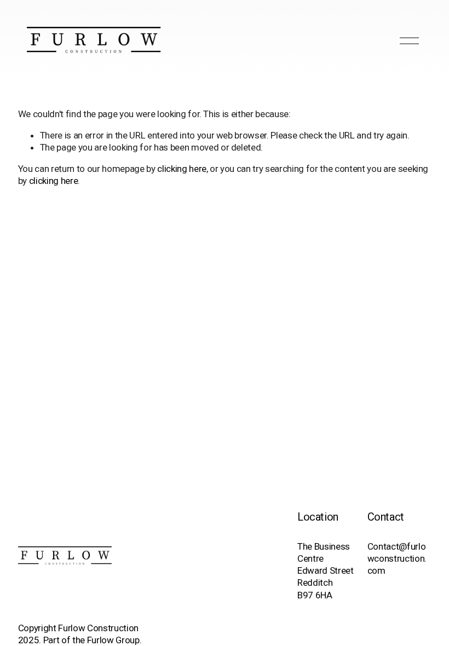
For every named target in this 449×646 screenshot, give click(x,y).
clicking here (181, 168)
